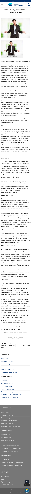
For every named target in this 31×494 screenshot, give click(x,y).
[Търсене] (4, 4)
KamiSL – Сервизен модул (8, 389)
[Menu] (2, 4)
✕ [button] (29, 483)
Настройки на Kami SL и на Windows (11, 394)
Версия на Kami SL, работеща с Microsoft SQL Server (8, 345)
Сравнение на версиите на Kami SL (10, 372)
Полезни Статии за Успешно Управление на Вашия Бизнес (15, 10)
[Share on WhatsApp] (9, 338)
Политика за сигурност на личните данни (12, 462)
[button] (27, 490)
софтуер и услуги (15, 329)
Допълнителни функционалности (10, 392)
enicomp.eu (18, 490)
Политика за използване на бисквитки (11, 465)
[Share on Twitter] (14, 338)
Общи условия (5, 459)
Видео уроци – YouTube (7, 386)
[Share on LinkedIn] (22, 338)
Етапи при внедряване (7, 364)
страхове (9, 274)
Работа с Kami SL (5, 380)
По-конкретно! (26, 345)
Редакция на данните (7, 484)
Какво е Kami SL (5, 358)
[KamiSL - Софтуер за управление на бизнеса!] (15, 4)
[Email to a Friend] (17, 338)
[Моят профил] (26, 4)
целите (23, 92)
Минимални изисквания (7, 369)
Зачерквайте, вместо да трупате (18, 332)
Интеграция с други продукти (9, 367)
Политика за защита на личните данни (11, 468)
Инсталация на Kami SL (7, 383)
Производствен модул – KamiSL (9, 397)
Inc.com (24, 322)
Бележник (3, 479)
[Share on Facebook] (11, 338)
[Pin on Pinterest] (19, 338)
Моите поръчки (5, 476)
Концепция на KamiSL (7, 361)
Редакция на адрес (6, 482)
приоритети (8, 192)
